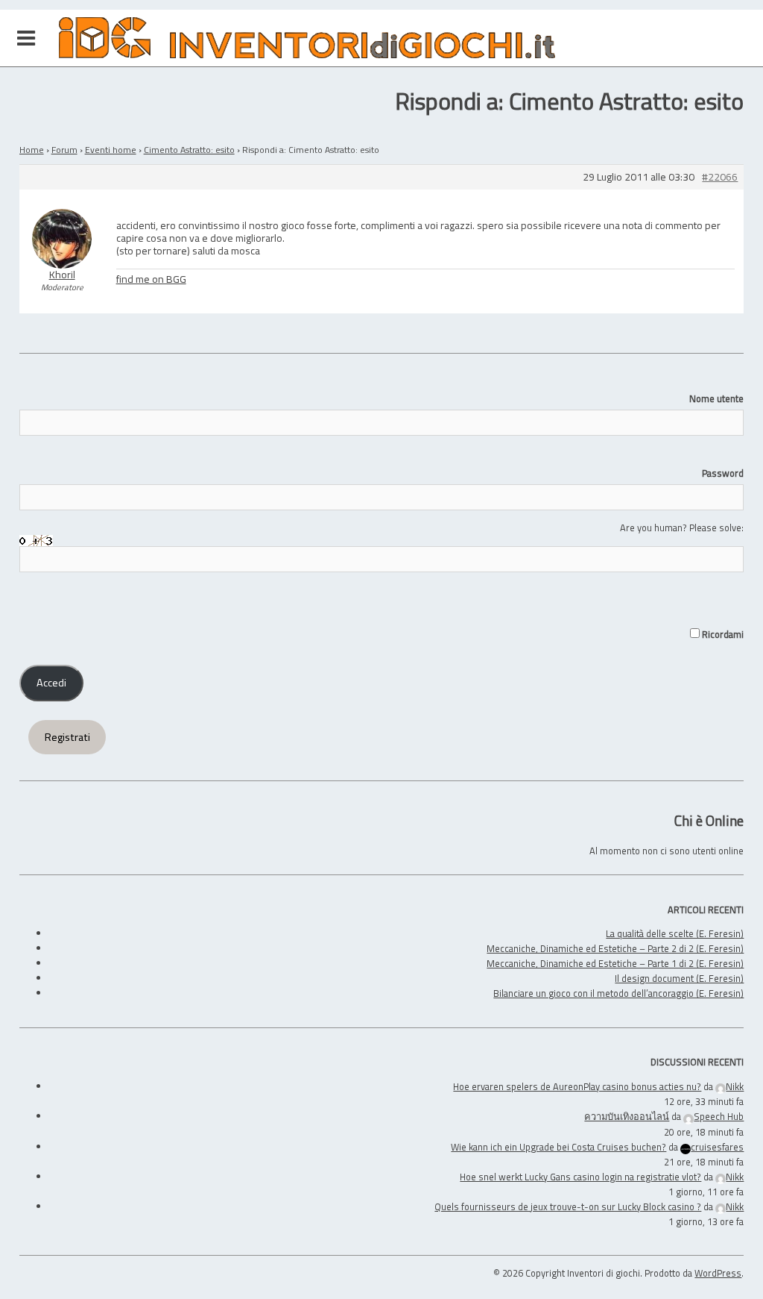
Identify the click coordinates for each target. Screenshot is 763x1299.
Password (723, 473)
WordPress (717, 1272)
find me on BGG (151, 279)
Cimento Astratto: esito (189, 150)
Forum (64, 150)
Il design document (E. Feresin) (679, 978)
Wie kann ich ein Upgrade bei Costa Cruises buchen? (558, 1146)
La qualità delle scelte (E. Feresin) (675, 933)
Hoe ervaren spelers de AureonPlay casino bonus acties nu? (577, 1086)
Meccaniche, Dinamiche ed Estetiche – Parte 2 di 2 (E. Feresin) (615, 948)
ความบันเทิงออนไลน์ (626, 1116)
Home (31, 150)
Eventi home (110, 150)
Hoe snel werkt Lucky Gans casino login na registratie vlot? (580, 1176)
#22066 (720, 177)
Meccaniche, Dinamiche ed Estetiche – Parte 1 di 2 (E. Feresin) (615, 963)
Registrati (67, 737)
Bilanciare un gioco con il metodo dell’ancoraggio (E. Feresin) (618, 993)
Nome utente (716, 398)
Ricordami (722, 634)
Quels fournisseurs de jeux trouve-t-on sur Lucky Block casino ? (567, 1206)
